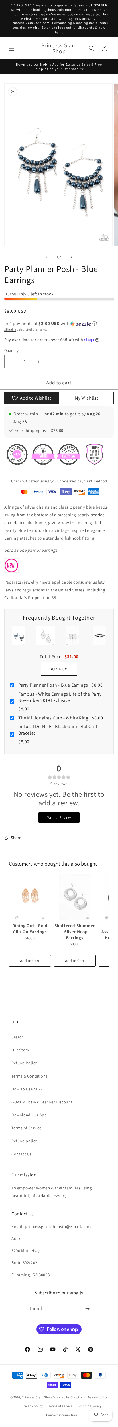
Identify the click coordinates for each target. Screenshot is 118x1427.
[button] (11, 48)
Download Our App (29, 1114)
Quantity (11, 350)
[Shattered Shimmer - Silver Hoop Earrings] (75, 897)
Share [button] (16, 837)
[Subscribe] (87, 1308)
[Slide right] (71, 257)
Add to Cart (30, 960)
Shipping (10, 329)
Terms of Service (26, 1127)
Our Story (20, 1049)
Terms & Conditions (29, 1076)
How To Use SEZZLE (29, 1089)
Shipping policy (90, 1406)
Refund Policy (24, 1062)
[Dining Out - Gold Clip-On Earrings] (30, 897)
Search (17, 1037)
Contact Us (21, 1154)
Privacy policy (32, 1406)
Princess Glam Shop (37, 1397)
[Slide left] (46, 257)
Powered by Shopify (67, 1397)
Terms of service (60, 1406)
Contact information (61, 1415)
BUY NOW (59, 669)
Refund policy (24, 1140)
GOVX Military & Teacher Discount (41, 1102)
